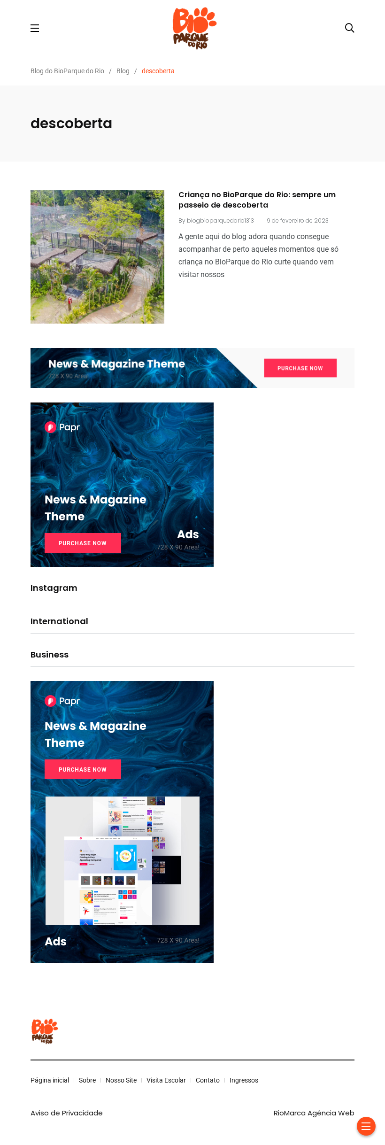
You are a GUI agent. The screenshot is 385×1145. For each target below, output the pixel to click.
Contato (208, 1080)
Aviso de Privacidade (67, 1113)
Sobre (87, 1080)
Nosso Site (121, 1080)
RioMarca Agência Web (314, 1113)
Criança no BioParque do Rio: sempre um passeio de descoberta (257, 199)
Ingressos (244, 1080)
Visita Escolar (166, 1080)
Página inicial (50, 1080)
